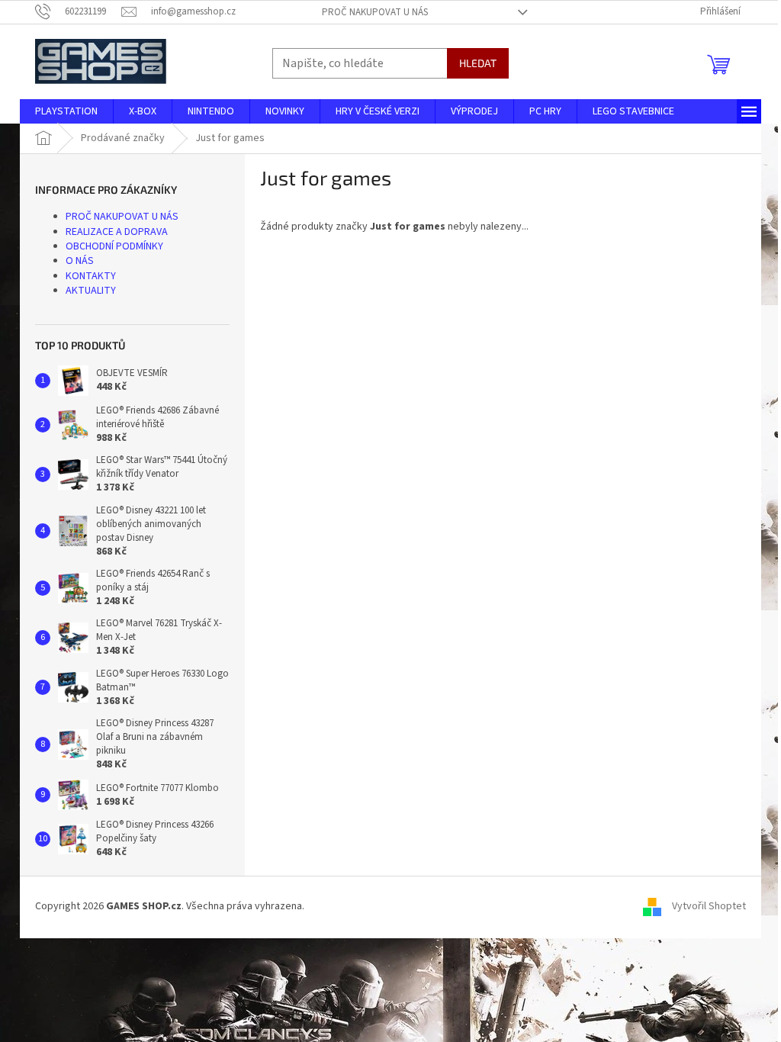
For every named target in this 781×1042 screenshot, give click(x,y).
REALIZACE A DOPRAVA (117, 232)
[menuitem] (66, 111)
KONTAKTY (91, 276)
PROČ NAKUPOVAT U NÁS (375, 12)
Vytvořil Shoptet (709, 907)
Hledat (478, 62)
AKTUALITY (91, 290)
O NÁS (80, 261)
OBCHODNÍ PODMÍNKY (114, 246)
